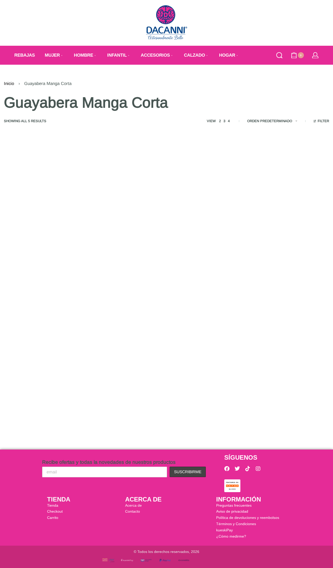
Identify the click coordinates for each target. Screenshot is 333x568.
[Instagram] (258, 468)
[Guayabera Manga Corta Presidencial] (291, 202)
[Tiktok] (247, 468)
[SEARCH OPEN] (279, 55)
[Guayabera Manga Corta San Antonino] (42, 357)
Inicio (9, 83)
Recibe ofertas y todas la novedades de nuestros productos (109, 462)
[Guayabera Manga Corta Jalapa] (208, 202)
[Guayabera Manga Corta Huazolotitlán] (42, 202)
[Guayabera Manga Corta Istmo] (125, 202)
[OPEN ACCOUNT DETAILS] (315, 55)
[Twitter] (237, 468)
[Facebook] (226, 468)
